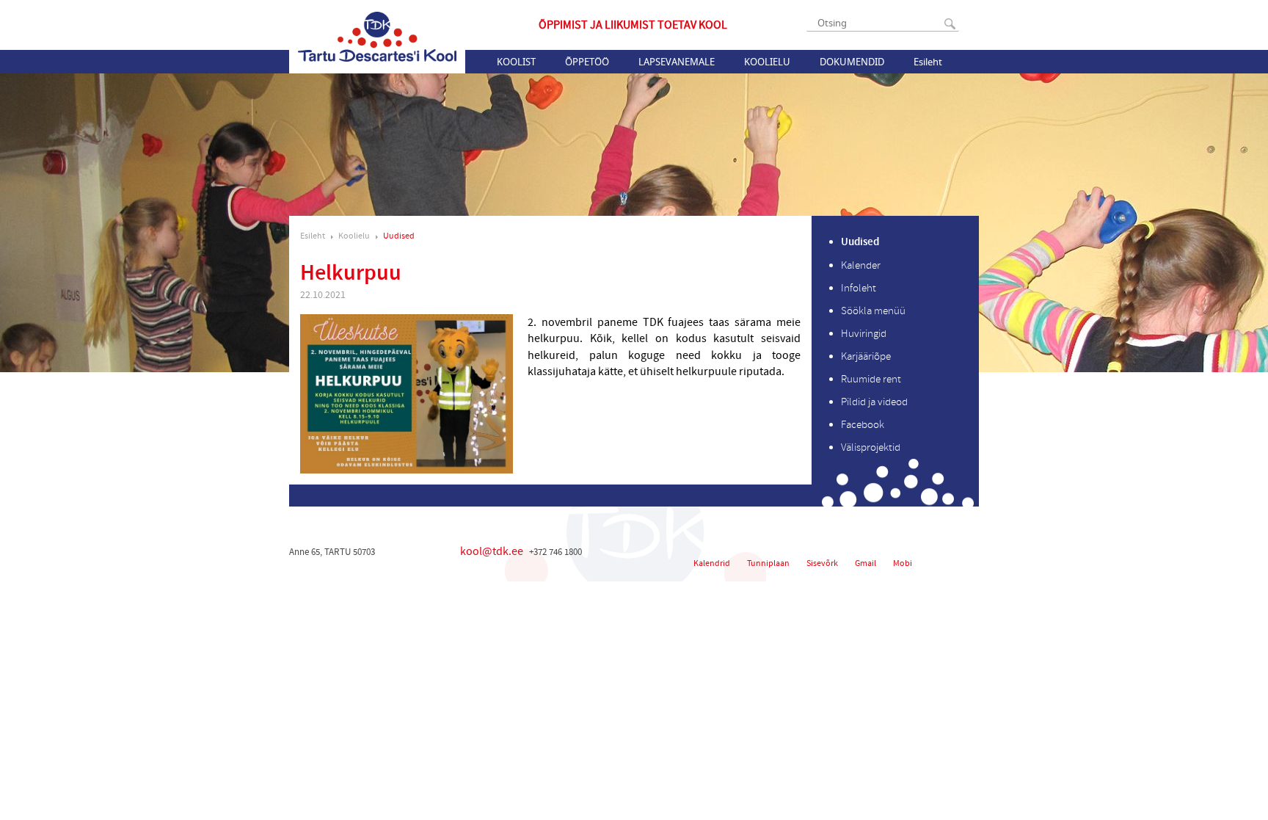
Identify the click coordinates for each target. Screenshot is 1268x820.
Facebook (862, 425)
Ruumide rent (871, 379)
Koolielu (767, 61)
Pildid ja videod (874, 402)
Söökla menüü (873, 311)
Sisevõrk (822, 563)
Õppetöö (587, 61)
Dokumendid (852, 61)
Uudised (399, 236)
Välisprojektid (870, 447)
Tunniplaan (768, 563)
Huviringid (863, 334)
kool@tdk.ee (491, 551)
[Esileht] (377, 36)
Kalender (861, 265)
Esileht (928, 61)
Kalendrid (711, 563)
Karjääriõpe (866, 356)
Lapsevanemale (676, 61)
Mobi (902, 563)
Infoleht (858, 288)
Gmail (865, 563)
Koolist (516, 61)
